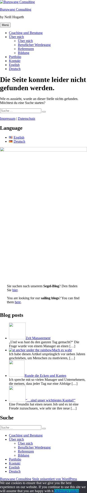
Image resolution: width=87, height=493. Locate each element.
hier (14, 290)
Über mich (16, 37)
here (18, 302)
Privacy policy (69, 491)
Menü (5, 25)
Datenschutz (26, 118)
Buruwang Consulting (15, 9)
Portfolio (15, 57)
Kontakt (14, 61)
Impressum (7, 118)
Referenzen (26, 49)
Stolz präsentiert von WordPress (54, 479)
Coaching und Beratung (26, 33)
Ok (56, 491)
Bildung (23, 53)
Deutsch (15, 69)
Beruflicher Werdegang (34, 45)
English (14, 65)
